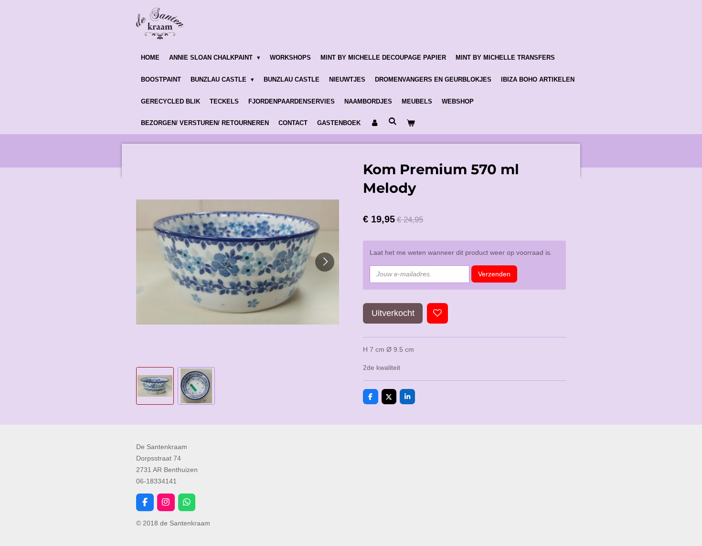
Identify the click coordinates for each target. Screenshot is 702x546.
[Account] (374, 124)
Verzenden (494, 274)
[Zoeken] (392, 122)
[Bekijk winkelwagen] (411, 124)
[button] (155, 386)
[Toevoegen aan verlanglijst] (437, 313)
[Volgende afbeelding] (324, 262)
